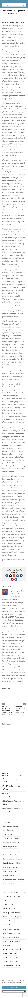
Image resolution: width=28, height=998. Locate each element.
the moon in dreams (10, 908)
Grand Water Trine (9, 871)
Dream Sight (7, 855)
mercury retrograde (9, 883)
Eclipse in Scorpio (9, 859)
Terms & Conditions (17, 982)
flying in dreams (8, 863)
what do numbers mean (11, 937)
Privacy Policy (9, 982)
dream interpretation (10, 850)
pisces (23, 892)
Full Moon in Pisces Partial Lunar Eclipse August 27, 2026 (7, 709)
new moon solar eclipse (11, 892)
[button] (3, 704)
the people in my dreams (11, 912)
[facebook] (12, 991)
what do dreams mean (10, 925)
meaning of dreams (9, 879)
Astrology (6, 822)
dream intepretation (10, 846)
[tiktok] (21, 991)
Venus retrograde (15, 916)
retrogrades (7, 896)
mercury (21, 879)
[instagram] (15, 991)
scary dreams (17, 896)
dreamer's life (7, 838)
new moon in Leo (9, 888)
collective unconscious (10, 826)
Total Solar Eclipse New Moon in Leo (11, 787)
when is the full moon (10, 957)
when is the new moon (10, 961)
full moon (19, 863)
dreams (21, 850)
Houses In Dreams (9, 875)
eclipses (20, 859)
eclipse (16, 855)
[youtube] (18, 991)
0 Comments (8, 561)
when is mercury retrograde (12, 949)
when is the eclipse (9, 953)
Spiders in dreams (9, 904)
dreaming (17, 838)
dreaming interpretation (11, 842)
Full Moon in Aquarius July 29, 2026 (20, 708)
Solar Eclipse (7, 900)
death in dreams (8, 830)
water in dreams (8, 920)
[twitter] (24, 991)
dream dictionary (9, 834)
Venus (5, 916)
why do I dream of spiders (11, 965)
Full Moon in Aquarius (10, 867)
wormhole (6, 969)
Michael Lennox (7, 559)
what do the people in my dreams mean (11, 943)
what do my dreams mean (11, 933)
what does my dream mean (12, 929)
